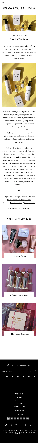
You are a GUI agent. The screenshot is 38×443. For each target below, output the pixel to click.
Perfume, (22, 208)
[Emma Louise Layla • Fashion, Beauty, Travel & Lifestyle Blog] (19, 8)
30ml (5, 151)
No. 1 (19, 112)
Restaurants (19, 407)
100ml (19, 154)
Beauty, (15, 208)
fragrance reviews (16, 203)
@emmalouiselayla (21, 365)
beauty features (29, 203)
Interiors (19, 410)
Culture (19, 403)
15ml (17, 157)
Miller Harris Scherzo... (19, 334)
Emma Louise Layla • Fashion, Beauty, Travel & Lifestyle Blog (19, 431)
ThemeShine (19, 433)
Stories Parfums (29, 46)
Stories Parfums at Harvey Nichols (19, 200)
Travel (19, 397)
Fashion (19, 394)
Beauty (19, 400)
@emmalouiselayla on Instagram (13, 370)
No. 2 (11, 133)
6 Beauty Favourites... (19, 295)
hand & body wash (9, 163)
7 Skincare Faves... (19, 256)
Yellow (27, 208)
